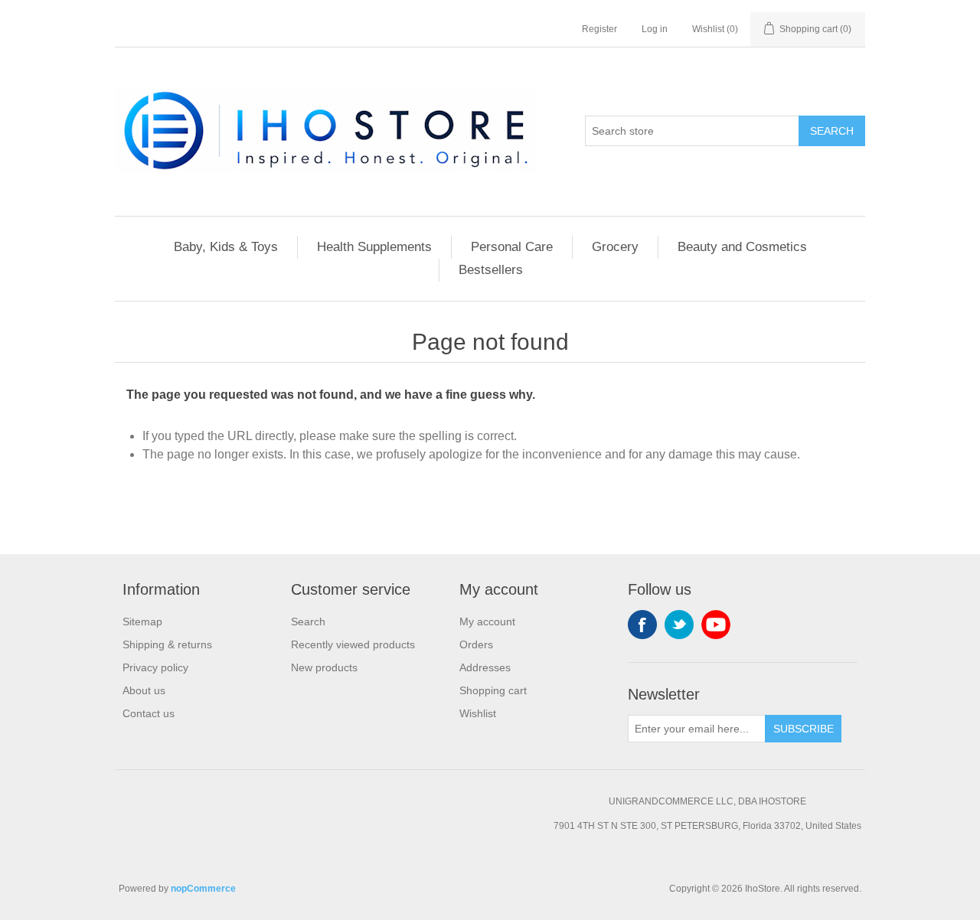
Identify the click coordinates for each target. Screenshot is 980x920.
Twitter (679, 624)
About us (143, 690)
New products (324, 667)
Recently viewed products (353, 644)
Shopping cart (493, 690)
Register (599, 29)
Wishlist (477, 713)
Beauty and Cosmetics (742, 247)
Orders (476, 644)
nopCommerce (203, 888)
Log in (655, 29)
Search (832, 131)
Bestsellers (491, 270)
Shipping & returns (167, 644)
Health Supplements (374, 247)
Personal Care (512, 247)
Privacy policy (155, 667)
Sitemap (142, 621)
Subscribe (803, 729)
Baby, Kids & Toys (226, 247)
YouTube (715, 624)
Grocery (615, 247)
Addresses (485, 667)
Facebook (642, 624)
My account (487, 621)
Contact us (148, 713)
